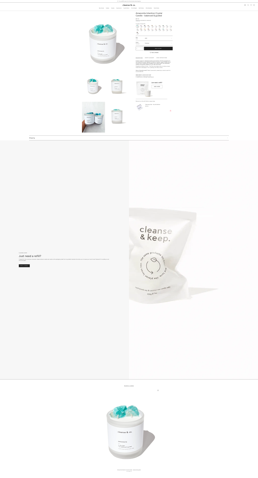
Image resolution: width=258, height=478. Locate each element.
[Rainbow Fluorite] (163, 29)
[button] (107, 8)
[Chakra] (148, 26)
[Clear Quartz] (156, 26)
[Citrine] (152, 26)
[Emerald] (163, 26)
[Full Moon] (167, 26)
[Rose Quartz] (167, 29)
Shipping (138, 20)
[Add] (170, 111)
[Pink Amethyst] (148, 29)
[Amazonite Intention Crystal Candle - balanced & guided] (129, 429)
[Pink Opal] (152, 29)
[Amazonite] (137, 26)
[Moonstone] (137, 29)
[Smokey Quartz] (137, 33)
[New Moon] (141, 29)
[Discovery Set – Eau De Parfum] (140, 107)
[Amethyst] (141, 26)
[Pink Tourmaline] (156, 29)
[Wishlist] (251, 5)
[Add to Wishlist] (158, 390)
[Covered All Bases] (159, 26)
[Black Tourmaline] (145, 26)
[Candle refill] (151, 89)
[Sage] (170, 29)
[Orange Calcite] (145, 29)
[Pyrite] (159, 29)
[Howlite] (170, 26)
